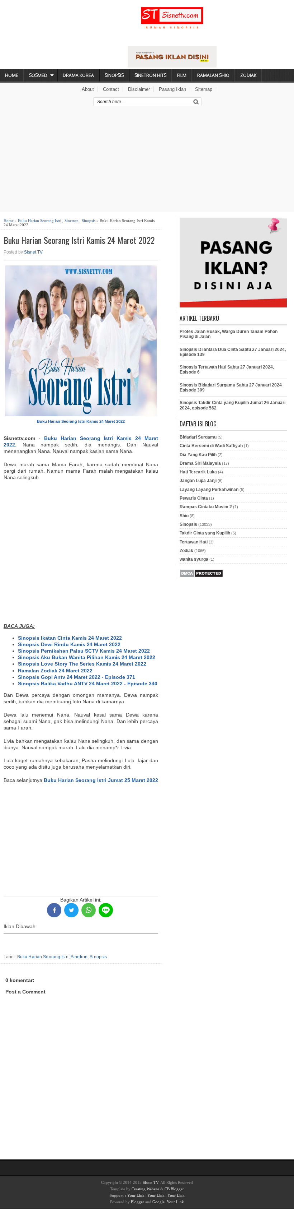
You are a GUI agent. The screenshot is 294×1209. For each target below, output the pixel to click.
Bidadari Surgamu (198, 437)
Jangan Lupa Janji (198, 480)
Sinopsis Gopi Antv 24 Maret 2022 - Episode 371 (76, 677)
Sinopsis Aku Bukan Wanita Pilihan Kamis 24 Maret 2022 (86, 657)
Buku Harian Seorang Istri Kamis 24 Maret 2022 (79, 240)
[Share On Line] (106, 910)
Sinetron (72, 220)
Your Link (135, 1195)
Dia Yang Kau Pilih (198, 454)
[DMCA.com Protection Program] (201, 576)
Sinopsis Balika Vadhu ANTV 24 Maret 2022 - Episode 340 (87, 683)
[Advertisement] (147, 161)
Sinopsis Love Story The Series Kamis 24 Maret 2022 (82, 664)
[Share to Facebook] (54, 910)
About (88, 89)
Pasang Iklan (172, 89)
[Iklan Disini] (172, 66)
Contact (111, 89)
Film (181, 75)
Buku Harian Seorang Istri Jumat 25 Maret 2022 (101, 780)
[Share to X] (71, 910)
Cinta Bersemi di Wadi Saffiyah (211, 445)
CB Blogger (174, 1189)
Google (158, 1202)
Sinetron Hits (150, 75)
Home (11, 75)
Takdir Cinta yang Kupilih (205, 533)
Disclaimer (139, 89)
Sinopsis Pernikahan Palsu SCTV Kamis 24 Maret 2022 (84, 651)
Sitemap (203, 89)
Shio (184, 515)
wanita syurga (194, 559)
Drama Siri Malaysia (200, 463)
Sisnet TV (33, 252)
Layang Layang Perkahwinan (209, 489)
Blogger (137, 1202)
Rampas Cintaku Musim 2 (206, 506)
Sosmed (38, 75)
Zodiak (248, 75)
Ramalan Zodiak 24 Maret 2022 (55, 670)
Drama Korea (78, 75)
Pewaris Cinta (194, 498)
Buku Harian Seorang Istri (39, 220)
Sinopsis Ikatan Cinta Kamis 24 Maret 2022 (70, 638)
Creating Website (145, 1189)
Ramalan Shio (213, 75)
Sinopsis (114, 75)
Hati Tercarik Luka (198, 471)
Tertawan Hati (194, 542)
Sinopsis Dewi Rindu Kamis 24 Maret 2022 (69, 644)
